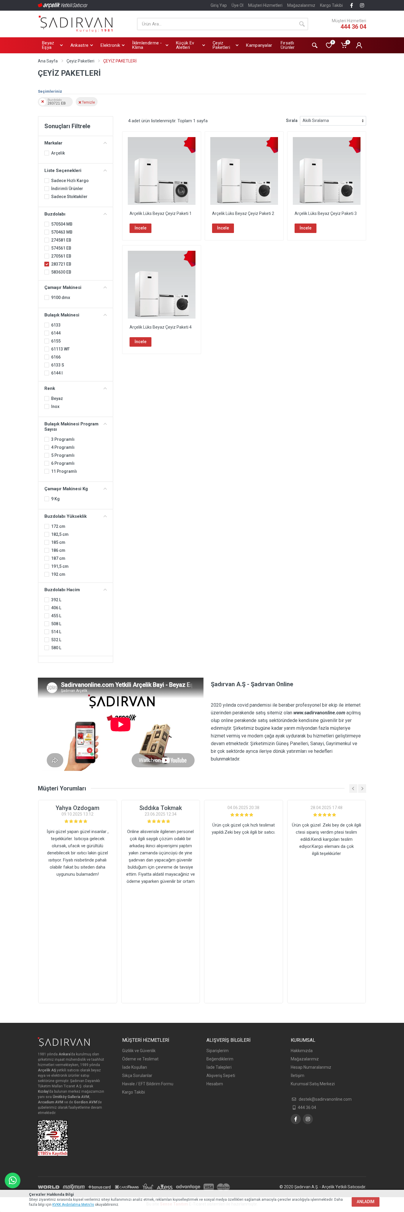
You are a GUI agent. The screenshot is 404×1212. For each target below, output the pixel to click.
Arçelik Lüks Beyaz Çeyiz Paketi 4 (161, 327)
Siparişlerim (217, 1050)
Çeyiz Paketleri (80, 61)
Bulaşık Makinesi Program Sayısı (71, 426)
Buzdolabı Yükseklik (65, 516)
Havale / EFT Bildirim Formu (147, 1083)
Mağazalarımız (301, 5)
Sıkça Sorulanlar (137, 1075)
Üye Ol (237, 5)
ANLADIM (365, 1201)
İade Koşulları (134, 1067)
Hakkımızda (302, 1050)
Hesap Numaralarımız (311, 1067)
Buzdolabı (54, 214)
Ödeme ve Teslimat (140, 1059)
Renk (49, 388)
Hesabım (214, 1083)
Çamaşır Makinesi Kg (66, 488)
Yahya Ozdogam (77, 807)
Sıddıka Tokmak (160, 807)
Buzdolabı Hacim (62, 589)
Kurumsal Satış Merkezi (313, 1083)
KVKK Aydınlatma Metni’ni (73, 1205)
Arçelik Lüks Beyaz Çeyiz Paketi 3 (326, 213)
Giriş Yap (219, 5)
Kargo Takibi (331, 5)
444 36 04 (353, 26)
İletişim (297, 1075)
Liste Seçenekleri (62, 170)
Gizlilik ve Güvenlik (139, 1050)
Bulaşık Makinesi (61, 315)
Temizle (88, 102)
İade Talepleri (219, 1067)
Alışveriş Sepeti (220, 1075)
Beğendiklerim (219, 1059)
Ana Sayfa (48, 61)
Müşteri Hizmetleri (265, 5)
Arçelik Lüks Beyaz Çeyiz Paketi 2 (243, 213)
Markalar (53, 143)
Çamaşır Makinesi (62, 287)
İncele (140, 228)
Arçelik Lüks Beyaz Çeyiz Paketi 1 (161, 213)
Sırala (292, 120)
